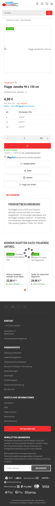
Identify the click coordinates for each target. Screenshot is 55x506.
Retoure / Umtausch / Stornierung (18, 366)
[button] (37, 3)
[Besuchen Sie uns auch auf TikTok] (24, 307)
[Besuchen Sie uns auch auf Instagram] (18, 307)
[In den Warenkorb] (6, 24)
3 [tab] (30, 290)
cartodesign (22, 503)
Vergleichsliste (29, 163)
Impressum (8, 403)
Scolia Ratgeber (10, 380)
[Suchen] (49, 13)
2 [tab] (27, 290)
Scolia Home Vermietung (14, 385)
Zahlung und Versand (12, 352)
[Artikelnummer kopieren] (26, 92)
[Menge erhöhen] (48, 138)
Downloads (8, 375)
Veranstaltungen (11, 371)
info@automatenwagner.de (15, 338)
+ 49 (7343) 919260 (12, 325)
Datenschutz (9, 416)
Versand (24, 103)
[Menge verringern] (7, 138)
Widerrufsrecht (10, 412)
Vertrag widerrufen (27, 429)
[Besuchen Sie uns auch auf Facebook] (6, 307)
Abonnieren (40, 468)
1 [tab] (25, 290)
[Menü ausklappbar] (51, 3)
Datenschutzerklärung (13, 456)
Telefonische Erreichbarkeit (15, 362)
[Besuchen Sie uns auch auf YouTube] (12, 307)
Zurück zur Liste (12, 20)
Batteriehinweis (10, 421)
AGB (6, 407)
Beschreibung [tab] (12, 195)
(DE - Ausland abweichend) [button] (31, 153)
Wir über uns (9, 389)
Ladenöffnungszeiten (12, 357)
